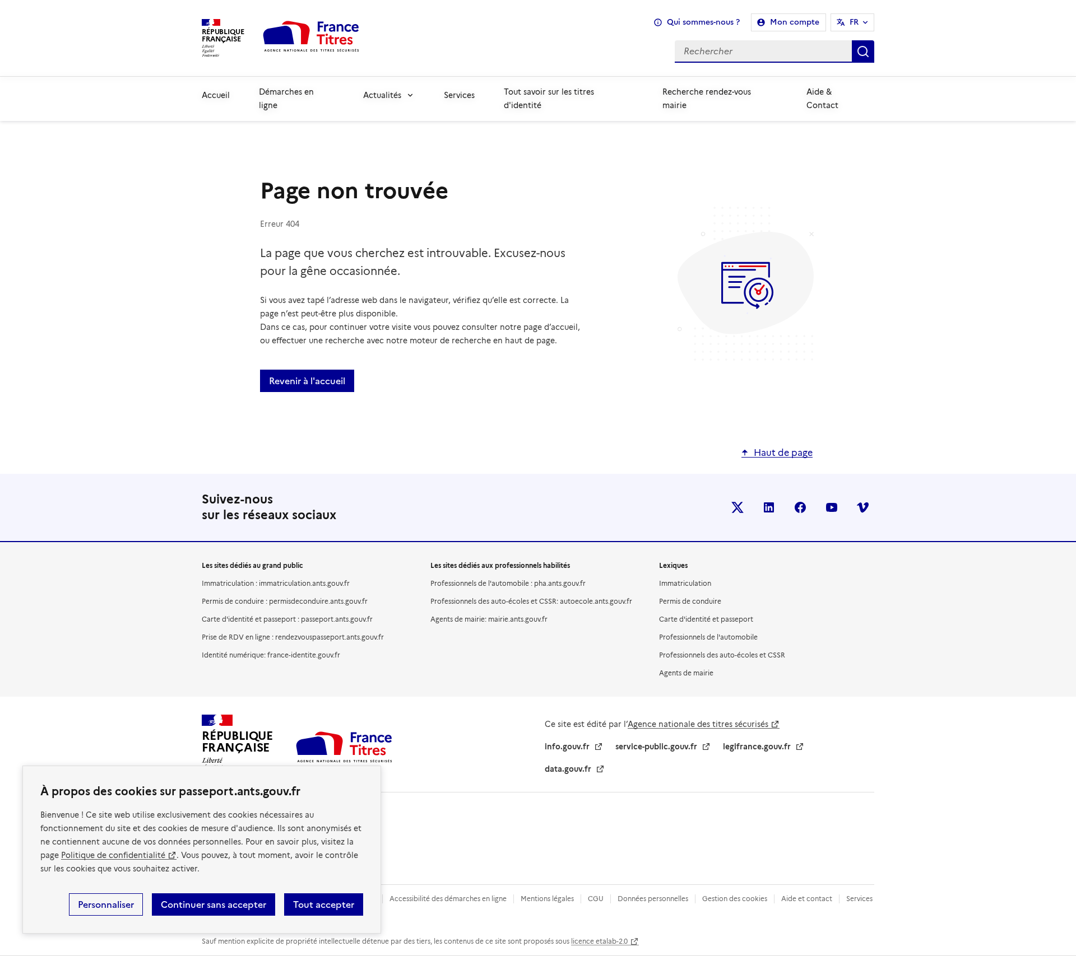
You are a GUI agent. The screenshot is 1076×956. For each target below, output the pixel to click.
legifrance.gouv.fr (757, 747)
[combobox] (626, 51)
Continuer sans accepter (213, 904)
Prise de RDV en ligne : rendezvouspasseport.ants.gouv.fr (293, 637)
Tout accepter (323, 904)
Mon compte (794, 22)
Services (459, 95)
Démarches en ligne (286, 98)
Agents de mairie (686, 673)
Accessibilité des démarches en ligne (448, 898)
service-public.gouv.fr (656, 747)
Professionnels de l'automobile (708, 637)
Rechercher (863, 51)
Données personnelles (653, 898)
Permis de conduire (690, 601)
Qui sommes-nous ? (703, 22)
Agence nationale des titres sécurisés (698, 724)
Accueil (216, 95)
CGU (596, 898)
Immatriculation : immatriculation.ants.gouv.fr (276, 583)
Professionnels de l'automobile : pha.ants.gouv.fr (508, 583)
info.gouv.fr (567, 747)
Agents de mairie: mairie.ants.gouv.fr (489, 619)
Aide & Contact (822, 98)
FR (854, 22)
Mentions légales (547, 898)
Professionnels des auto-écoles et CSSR (722, 655)
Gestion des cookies (734, 898)
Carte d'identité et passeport (706, 619)
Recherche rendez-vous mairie (706, 98)
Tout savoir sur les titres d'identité (549, 98)
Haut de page (783, 452)
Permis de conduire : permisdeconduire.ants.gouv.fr (285, 601)
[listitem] (737, 507)
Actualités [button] (382, 95)
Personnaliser (106, 904)
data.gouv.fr (568, 769)
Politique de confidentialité (113, 855)
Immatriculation (685, 583)
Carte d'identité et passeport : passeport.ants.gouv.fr (287, 619)
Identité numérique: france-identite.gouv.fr (271, 655)
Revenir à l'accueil (307, 381)
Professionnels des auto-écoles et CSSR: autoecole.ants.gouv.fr (531, 601)
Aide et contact (806, 898)
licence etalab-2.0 (599, 941)
